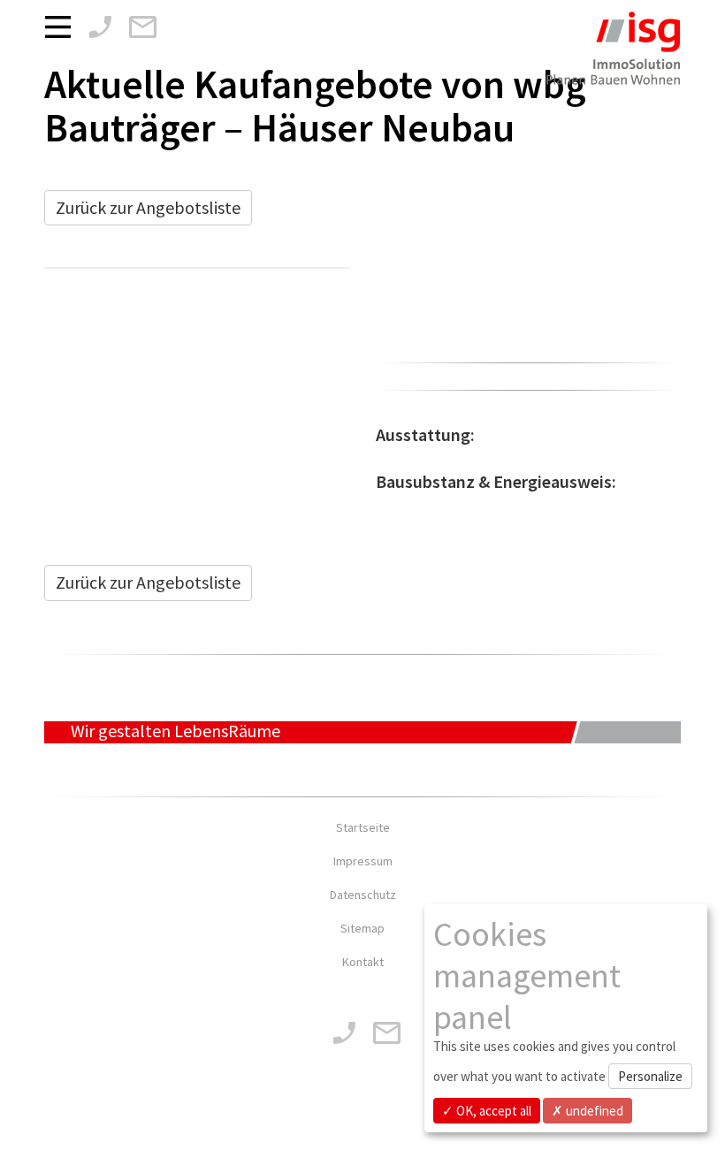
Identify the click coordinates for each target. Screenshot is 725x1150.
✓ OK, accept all (486, 1110)
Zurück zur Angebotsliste (148, 207)
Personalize (650, 1076)
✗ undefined (587, 1110)
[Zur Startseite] (612, 59)
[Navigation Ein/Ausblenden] (62, 25)
